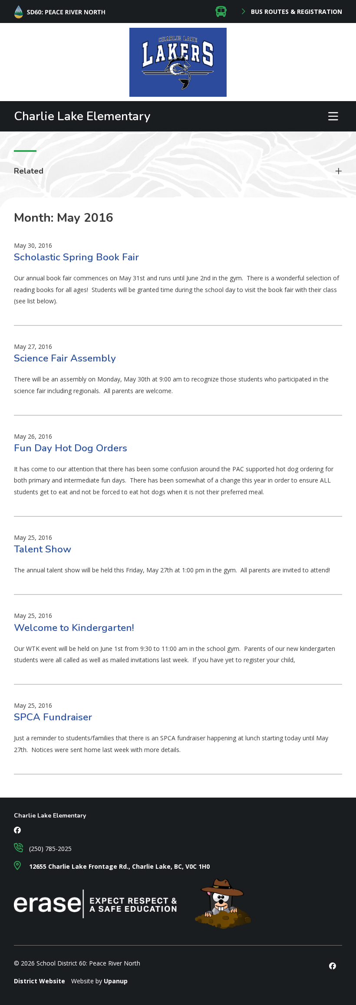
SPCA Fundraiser (53, 717)
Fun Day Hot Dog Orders (70, 448)
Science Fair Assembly (65, 358)
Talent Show (42, 549)
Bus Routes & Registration (295, 11)
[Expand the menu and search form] (333, 116)
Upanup (116, 981)
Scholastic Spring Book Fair (76, 257)
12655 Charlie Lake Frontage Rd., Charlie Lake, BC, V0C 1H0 (118, 866)
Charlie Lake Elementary (82, 116)
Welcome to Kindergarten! (74, 627)
